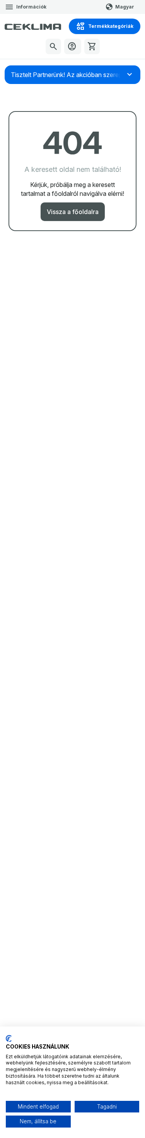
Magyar (124, 7)
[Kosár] (92, 46)
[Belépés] (72, 46)
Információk (31, 7)
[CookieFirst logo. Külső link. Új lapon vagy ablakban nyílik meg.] (9, 1038)
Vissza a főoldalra (73, 212)
